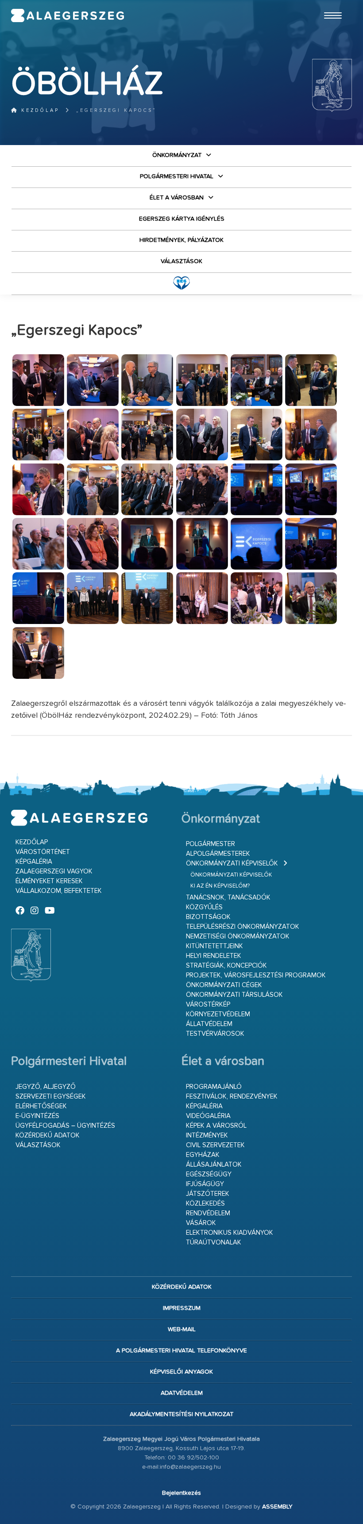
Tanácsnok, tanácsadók (228, 897)
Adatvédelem (182, 1393)
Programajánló (214, 1087)
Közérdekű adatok (47, 1135)
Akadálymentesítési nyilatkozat (181, 1414)
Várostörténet (42, 852)
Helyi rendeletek (213, 956)
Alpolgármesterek (218, 853)
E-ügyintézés (37, 1116)
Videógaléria (208, 1116)
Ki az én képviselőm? (220, 886)
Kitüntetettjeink (214, 946)
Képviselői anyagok (181, 1372)
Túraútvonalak (213, 1242)
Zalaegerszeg (67, 15)
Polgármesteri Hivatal (176, 176)
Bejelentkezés (181, 1493)
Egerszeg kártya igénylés (181, 219)
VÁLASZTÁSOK (181, 261)
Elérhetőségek (41, 1106)
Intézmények (207, 1135)
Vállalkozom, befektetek (58, 891)
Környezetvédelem (218, 1014)
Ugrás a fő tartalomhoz (330, 4)
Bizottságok (208, 917)
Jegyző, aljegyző (45, 1087)
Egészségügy (209, 1174)
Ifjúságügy (205, 1184)
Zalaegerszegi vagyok (54, 871)
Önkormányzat (176, 155)
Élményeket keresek (49, 881)
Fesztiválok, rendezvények (232, 1096)
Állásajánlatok (214, 1164)
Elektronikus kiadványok (229, 1232)
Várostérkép (208, 1004)
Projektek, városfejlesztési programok (256, 975)
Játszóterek (207, 1194)
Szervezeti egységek (50, 1096)
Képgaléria (33, 861)
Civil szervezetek (215, 1145)
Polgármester (210, 844)
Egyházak (203, 1155)
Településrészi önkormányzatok (242, 926)
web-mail (182, 1329)
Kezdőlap (38, 110)
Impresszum (182, 1308)
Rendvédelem (208, 1213)
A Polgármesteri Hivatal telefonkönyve (181, 1351)
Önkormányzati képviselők (232, 863)
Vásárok (201, 1223)
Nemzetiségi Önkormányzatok (238, 936)
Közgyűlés (204, 907)
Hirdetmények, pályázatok (181, 240)
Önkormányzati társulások (234, 995)
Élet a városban (177, 198)
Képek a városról (216, 1125)
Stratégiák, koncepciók (226, 965)
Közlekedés (205, 1203)
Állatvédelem (209, 1024)
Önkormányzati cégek (224, 985)
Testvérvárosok (215, 1033)
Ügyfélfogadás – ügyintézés (65, 1125)
